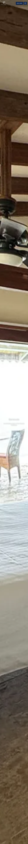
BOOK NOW (19, 3)
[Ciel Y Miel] (14, 3)
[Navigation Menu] (25, 3)
